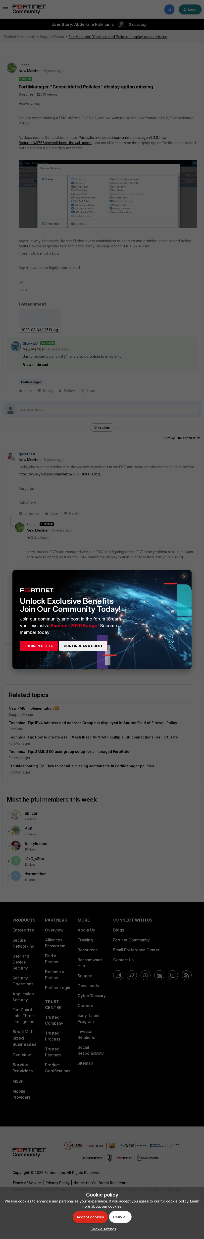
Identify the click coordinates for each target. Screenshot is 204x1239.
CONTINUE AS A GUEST (83, 646)
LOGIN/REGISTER (38, 646)
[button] (102, 1229)
